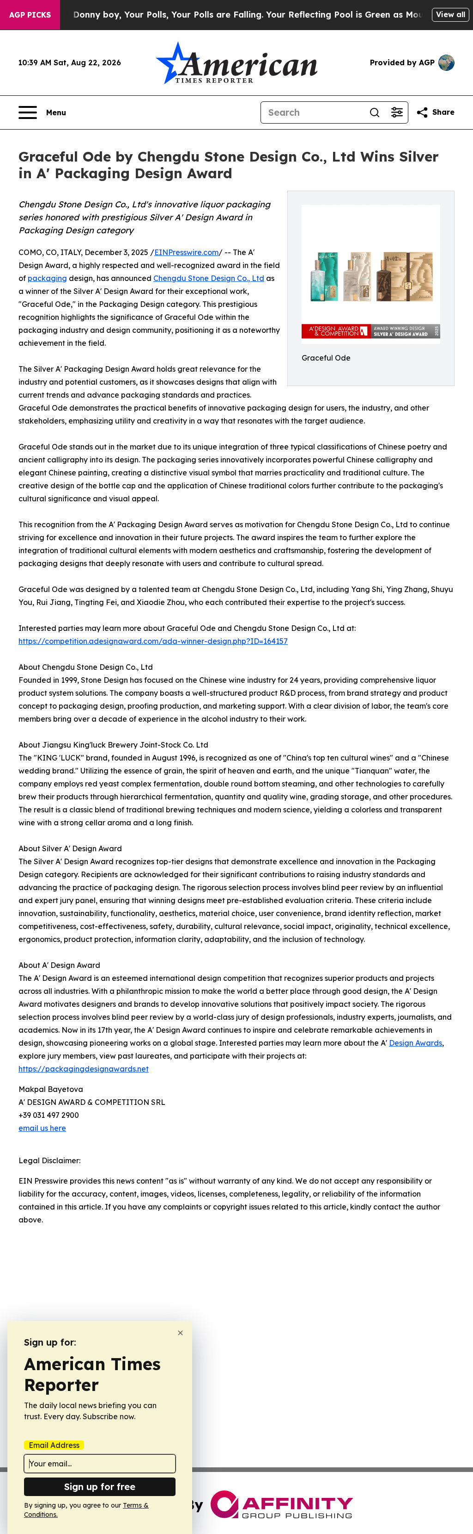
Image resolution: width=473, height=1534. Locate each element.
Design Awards (415, 1043)
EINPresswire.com (186, 252)
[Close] (180, 1332)
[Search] (375, 112)
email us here (42, 1128)
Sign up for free (99, 1486)
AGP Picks (30, 14)
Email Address (54, 1445)
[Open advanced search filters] (397, 112)
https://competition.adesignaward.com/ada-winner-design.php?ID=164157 (153, 641)
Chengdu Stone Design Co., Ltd (208, 278)
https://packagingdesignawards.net (83, 1068)
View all (450, 14)
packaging (47, 278)
